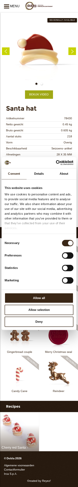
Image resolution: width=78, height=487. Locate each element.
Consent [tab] (14, 173)
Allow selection (39, 309)
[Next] (72, 51)
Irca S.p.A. (10, 474)
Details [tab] (39, 173)
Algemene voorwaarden (19, 465)
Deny (39, 321)
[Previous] (6, 51)
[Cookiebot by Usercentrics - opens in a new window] (56, 162)
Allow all (39, 298)
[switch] (67, 255)
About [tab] (64, 173)
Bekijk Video (39, 94)
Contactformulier (14, 469)
